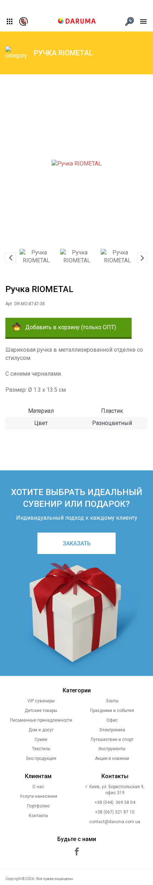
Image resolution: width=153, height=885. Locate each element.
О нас (38, 786)
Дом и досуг (41, 729)
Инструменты (112, 748)
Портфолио (38, 806)
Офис (112, 720)
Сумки (41, 739)
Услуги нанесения (38, 796)
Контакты (38, 815)
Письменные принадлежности (41, 720)
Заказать (77, 543)
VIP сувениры (41, 700)
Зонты (112, 700)
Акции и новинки (112, 758)
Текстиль (41, 748)
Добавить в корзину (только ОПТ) (70, 327)
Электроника (112, 729)
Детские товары (41, 710)
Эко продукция (41, 758)
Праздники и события (112, 710)
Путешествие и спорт (112, 739)
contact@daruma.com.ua (114, 821)
